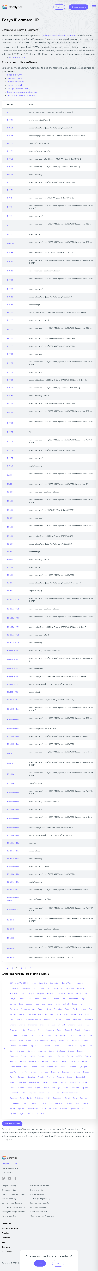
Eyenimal (40, 1114)
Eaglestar (14, 988)
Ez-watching (33, 1109)
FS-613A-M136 (13, 792)
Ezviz (12, 1088)
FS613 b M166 (12, 650)
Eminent (58, 1020)
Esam (49, 1035)
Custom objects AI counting (42, 1216)
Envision (31, 1030)
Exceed (45, 1061)
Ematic (19, 1020)
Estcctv (75, 1041)
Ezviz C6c (38, 1098)
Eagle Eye (43, 983)
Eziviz (29, 1098)
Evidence (14, 1056)
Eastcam (58, 988)
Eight (83, 1004)
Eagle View (54, 983)
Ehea (58, 1004)
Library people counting (40, 1203)
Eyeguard (55, 1072)
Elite (59, 1014)
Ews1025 (13, 1061)
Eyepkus (13, 1098)
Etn (63, 1046)
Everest (69, 1103)
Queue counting (9, 1190)
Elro (11, 1020)
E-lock (73, 1014)
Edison (50, 1093)
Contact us (7, 1252)
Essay (53, 1041)
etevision (63, 1109)
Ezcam (64, 1082)
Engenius (51, 1025)
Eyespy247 (80, 1077)
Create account (79, 7)
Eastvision (14, 993)
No (58, 1263)
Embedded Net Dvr (33, 1020)
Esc (55, 1035)
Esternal (85, 1041)
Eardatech (57, 1098)
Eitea (48, 1009)
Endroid (22, 1025)
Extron (12, 1109)
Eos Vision (75, 1088)
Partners (6, 1238)
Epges (85, 1088)
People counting (9, 1186)
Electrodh (84, 1098)
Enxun (40, 1030)
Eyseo (55, 1082)
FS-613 (10, 492)
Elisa (52, 1014)
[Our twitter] (3, 1178)
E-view (23, 1056)
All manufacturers (12, 1124)
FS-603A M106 (13, 600)
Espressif (33, 1103)
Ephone (87, 1030)
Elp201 (87, 1014)
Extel (42, 1067)
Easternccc (69, 988)
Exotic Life (75, 1061)
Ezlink (85, 1082)
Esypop (33, 1046)
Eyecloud (44, 1072)
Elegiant (22, 1014)
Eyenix (86, 1072)
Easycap (61, 993)
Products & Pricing (10, 1228)
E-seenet (14, 1093)
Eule (12, 1051)
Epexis (78, 1030)
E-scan (72, 1035)
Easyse (79, 993)
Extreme (72, 1067)
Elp (80, 1014)
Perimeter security (38, 1207)
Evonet (61, 1056)
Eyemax (77, 1072)
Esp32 (24, 1103)
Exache (23, 1061)
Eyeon (12, 1077)
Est (68, 1041)
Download (6, 1224)
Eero (75, 1098)
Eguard (13, 1114)
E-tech (56, 1046)
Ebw (29, 999)
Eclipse (56, 999)
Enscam (71, 1025)
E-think (43, 1103)
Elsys (21, 1114)
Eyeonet (21, 1077)
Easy (23, 993)
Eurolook (59, 1103)
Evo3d (32, 1056)
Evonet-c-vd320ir (74, 1056)
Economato (73, 999)
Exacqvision (34, 1061)
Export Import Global (19, 1067)
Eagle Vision (67, 983)
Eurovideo (42, 1051)
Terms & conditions (10, 1168)
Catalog (6, 1247)
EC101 (44, 1109)
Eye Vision (14, 1072)
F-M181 (10, 363)
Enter (89, 1025)
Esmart (29, 1041)
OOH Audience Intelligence (13, 1207)
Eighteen (14, 1009)
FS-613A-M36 (12, 909)
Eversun (71, 1051)
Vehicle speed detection (12, 1203)
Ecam (36, 999)
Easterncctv (82, 988)
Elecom (46, 1088)
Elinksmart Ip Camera (38, 1014)
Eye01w (25, 1072)
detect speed (14, 85)
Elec (90, 1009)
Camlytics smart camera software (58, 36)
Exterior (63, 1067)
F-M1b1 (10, 413)
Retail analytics (37, 1190)
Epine (24, 1035)
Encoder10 (88, 1020)
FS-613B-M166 (13, 700)
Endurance (32, 1025)
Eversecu (30, 1114)
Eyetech (22, 1082)
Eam (34, 988)
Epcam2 (68, 1030)
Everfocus (61, 1051)
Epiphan (20, 1088)
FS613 (9, 484)
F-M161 (10, 198)
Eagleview (25, 988)
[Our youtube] (9, 1178)
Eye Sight (83, 1067)
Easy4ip (40, 993)
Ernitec (41, 1035)
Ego (43, 1004)
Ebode (21, 999)
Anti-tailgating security (40, 1199)
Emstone (77, 1020)
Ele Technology (79, 1009)
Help (4, 1242)
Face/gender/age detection (14, 1212)
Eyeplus (31, 1077)
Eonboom (50, 1030)
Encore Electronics (70, 1093)
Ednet (67, 1098)
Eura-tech (21, 1051)
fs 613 (9, 475)
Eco (63, 999)
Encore (13, 1025)
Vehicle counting (9, 1199)
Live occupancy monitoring (13, 1194)
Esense (13, 1041)
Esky (21, 1041)
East (49, 988)
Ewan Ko (88, 1056)
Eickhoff (66, 1004)
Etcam (47, 1046)
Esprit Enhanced (41, 1041)
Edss (21, 1004)
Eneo (42, 1025)
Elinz (57, 1093)
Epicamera (14, 1035)
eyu (83, 1109)
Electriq (13, 1014)
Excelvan (55, 1061)
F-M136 (10, 112)
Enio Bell (61, 1025)
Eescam (29, 1004)
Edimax (13, 1004)
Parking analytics (9, 1216)
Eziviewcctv (75, 1082)
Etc (40, 1046)
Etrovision (72, 1046)
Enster (65, 1088)
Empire (67, 1020)
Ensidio (81, 1025)
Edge (83, 999)
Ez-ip (22, 1098)
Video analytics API (38, 1212)
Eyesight (50, 1077)
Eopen (59, 1030)
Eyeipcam (66, 1072)
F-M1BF (10, 423)
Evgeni (80, 1051)
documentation (17, 58)
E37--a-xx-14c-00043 (19, 983)
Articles (5, 1233)
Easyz (87, 993)
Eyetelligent (34, 1082)
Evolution (51, 1056)
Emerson (48, 1020)
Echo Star (46, 999)
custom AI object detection (21, 95)
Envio (23, 1030)
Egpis (50, 1004)
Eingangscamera (28, 1009)
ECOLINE (53, 1109)
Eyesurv (13, 1082)
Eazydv (13, 999)
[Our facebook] (15, 1178)
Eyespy (70, 1077)
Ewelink (85, 1103)
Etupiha (82, 1046)
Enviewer (13, 1030)
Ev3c (23, 1093)
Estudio (13, 1046)
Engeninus (14, 1103)
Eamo (42, 988)
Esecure (81, 1035)
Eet (37, 1004)
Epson (32, 1035)
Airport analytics (37, 1194)
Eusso (51, 1051)
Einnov (40, 1009)
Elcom (67, 1009)
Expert (85, 1061)
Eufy (50, 1103)
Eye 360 (21, 1109)
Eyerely (41, 1077)
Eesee (29, 1088)
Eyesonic (60, 1077)
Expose (34, 1067)
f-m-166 (10, 244)
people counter (15, 75)
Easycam (50, 993)
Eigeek (75, 1004)
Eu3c (90, 1046)
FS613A (10, 764)
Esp (82, 1093)
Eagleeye (79, 983)
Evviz (77, 1103)
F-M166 (10, 253)
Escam (63, 1035)
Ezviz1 (48, 1098)
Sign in (59, 7)
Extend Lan (52, 1067)
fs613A (9, 753)
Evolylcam (32, 1093)
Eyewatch (74, 1109)
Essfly (61, 1041)
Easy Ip (31, 993)
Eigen (37, 1088)
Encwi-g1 (56, 1088)
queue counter (15, 78)
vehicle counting (15, 82)
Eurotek (31, 1051)
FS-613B (10, 920)
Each (34, 983)
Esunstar (23, 1046)
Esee (90, 1035)
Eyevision (46, 1082)
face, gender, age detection (22, 92)
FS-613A (10, 774)
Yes (40, 1263)
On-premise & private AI (40, 1186)
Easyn (70, 993)
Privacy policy (7, 1172)
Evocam (41, 1056)
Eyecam (34, 1072)
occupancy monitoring (18, 89)
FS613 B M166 (12, 660)
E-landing (58, 1009)
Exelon (65, 1061)
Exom (41, 1093)
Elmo (66, 1014)
